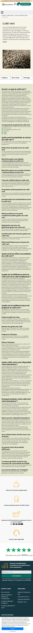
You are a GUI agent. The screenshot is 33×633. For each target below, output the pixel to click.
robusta (11, 411)
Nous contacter (5, 592)
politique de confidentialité (24, 580)
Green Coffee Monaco (7, 367)
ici (14, 348)
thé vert (25, 248)
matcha (5, 250)
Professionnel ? (25, 4)
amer (15, 290)
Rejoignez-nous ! (22, 602)
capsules (11, 121)
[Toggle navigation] (2, 12)
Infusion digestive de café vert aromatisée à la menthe (15, 389)
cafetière (25, 336)
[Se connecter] (14, 4)
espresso (15, 444)
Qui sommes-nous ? (23, 597)
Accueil (3, 15)
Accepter (12, 628)
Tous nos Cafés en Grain (21, 15)
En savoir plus (12, 631)
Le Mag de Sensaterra (24, 599)
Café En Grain (10, 15)
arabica (4, 411)
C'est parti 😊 (16, 576)
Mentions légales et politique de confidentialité (6, 596)
